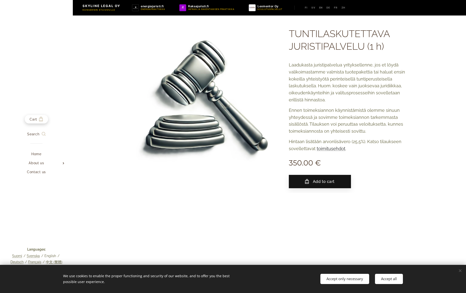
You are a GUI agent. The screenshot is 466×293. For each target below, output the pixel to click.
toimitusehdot (331, 148)
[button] (36, 134)
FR (336, 7)
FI (306, 7)
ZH (343, 7)
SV (313, 7)
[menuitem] (36, 154)
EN (321, 7)
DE (328, 7)
